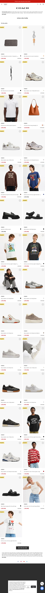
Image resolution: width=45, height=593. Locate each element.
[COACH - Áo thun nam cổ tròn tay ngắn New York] (11, 523)
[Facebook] (18, 561)
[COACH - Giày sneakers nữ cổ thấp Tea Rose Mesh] (11, 454)
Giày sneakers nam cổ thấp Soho (7, 160)
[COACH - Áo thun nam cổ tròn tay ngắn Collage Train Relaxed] (11, 246)
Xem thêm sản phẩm (22, 547)
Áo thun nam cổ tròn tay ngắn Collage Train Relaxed (11, 263)
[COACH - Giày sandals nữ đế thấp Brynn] (34, 212)
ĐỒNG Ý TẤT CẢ (33, 587)
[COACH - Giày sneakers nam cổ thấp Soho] (11, 142)
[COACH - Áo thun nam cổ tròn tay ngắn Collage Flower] (34, 246)
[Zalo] (27, 561)
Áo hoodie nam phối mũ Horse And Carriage (9, 194)
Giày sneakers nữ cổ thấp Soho (7, 333)
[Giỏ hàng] (43, 4)
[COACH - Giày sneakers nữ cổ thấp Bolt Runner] (34, 142)
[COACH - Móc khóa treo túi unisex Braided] (11, 73)
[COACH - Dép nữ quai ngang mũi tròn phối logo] (11, 489)
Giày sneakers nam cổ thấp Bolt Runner (31, 90)
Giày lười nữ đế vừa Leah (6, 229)
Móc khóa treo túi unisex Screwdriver (31, 56)
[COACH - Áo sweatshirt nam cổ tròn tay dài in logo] (34, 454)
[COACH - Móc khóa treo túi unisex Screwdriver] (34, 39)
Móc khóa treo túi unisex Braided (7, 90)
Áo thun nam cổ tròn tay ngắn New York (9, 540)
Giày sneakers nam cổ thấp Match (7, 402)
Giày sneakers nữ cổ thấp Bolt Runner (31, 160)
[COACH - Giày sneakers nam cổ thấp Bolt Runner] (34, 73)
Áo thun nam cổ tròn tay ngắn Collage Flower (33, 263)
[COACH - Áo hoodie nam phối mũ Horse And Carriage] (11, 177)
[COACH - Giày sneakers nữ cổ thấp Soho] (11, 315)
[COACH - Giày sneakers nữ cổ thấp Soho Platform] (34, 315)
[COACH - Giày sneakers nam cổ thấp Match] (11, 385)
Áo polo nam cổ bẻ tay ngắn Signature (8, 125)
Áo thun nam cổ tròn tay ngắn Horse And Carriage (34, 437)
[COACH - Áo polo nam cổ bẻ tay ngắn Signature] (11, 108)
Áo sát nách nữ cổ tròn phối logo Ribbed (32, 506)
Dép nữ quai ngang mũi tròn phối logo (8, 506)
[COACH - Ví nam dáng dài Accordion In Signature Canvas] (11, 39)
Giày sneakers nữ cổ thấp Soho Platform (32, 333)
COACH (2, 54)
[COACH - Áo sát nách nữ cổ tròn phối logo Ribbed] (34, 489)
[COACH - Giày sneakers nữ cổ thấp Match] (11, 281)
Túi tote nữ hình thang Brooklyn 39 (31, 125)
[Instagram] (21, 561)
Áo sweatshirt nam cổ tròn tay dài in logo (32, 471)
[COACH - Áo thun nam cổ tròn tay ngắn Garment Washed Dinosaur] (34, 177)
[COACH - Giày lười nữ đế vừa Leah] (11, 212)
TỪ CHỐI (28, 587)
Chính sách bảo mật (16, 589)
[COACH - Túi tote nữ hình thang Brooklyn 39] (34, 108)
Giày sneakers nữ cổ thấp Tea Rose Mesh (9, 471)
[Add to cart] (20, 27)
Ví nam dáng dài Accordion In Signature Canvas (10, 56)
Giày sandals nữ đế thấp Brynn (30, 229)
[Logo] (5, 4)
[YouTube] (24, 561)
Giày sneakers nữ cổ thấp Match (7, 298)
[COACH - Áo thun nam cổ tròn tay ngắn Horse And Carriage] (34, 419)
